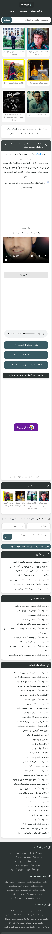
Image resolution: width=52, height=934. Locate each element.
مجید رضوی (41, 566)
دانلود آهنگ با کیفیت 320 (26, 355)
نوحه (12, 11)
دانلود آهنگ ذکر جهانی (37, 704)
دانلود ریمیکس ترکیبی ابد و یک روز (26, 898)
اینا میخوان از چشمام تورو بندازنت (32, 726)
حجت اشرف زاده (18, 571)
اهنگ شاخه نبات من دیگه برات (33, 695)
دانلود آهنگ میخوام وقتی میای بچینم (30, 784)
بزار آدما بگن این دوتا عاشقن (35, 730)
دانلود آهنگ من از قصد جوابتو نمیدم (31, 761)
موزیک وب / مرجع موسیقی (34, 775)
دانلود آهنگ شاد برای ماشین (35, 802)
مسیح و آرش (16, 580)
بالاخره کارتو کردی (39, 744)
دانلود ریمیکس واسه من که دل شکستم (26, 886)
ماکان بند (31, 571)
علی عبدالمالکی (28, 575)
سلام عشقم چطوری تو (37, 757)
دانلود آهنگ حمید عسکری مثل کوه (32, 681)
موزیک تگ (42, 129)
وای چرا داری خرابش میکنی (35, 806)
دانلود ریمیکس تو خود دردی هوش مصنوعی (26, 890)
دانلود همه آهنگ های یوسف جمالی (26, 375)
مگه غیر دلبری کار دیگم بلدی (34, 717)
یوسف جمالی (30, 129)
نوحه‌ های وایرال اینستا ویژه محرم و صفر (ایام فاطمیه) (26, 927)
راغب (15, 562)
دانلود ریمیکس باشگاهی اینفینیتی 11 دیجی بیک (26, 882)
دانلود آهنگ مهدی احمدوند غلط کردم (31, 677)
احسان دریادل (21, 588)
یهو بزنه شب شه (39, 815)
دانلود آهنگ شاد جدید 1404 (35, 824)
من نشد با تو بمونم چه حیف (34, 712)
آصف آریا (43, 588)
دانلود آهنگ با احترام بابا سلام (34, 690)
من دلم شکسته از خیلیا (37, 735)
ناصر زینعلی (30, 584)
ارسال (7, 536)
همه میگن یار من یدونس (36, 797)
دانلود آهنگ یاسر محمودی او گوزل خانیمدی (28, 655)
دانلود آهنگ (36, 11)
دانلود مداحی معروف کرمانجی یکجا (26, 911)
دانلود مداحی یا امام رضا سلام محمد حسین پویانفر (26, 919)
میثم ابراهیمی (28, 566)
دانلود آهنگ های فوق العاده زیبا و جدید (30, 779)
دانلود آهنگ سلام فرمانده (36, 770)
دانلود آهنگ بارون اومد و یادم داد (32, 686)
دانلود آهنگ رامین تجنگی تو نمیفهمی (30, 637)
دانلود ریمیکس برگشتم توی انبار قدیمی (26, 894)
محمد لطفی (29, 580)
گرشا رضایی (15, 566)
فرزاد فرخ (16, 575)
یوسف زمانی (17, 584)
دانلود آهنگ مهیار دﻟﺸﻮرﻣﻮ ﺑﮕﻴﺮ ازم (32, 624)
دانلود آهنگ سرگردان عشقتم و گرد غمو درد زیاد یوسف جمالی (24, 145)
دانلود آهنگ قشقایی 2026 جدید (33, 619)
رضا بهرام (33, 588)
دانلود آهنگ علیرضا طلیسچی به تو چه (30, 672)
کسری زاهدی (41, 580)
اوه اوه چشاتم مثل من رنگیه (34, 810)
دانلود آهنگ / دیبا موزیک (36, 699)
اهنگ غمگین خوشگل (38, 752)
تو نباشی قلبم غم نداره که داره (34, 828)
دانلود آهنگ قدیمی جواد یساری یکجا (31, 606)
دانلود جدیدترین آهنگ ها (36, 766)
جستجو (7, 20)
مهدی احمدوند (40, 562)
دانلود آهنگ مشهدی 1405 (36, 615)
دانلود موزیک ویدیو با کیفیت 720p (26, 364)
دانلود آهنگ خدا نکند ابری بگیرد (33, 788)
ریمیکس (23, 11)
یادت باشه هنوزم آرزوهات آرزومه (32, 833)
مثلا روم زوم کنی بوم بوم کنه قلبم (32, 721)
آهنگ (38, 154)
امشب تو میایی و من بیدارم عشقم (32, 708)
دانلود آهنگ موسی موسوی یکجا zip (31, 610)
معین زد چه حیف (39, 739)
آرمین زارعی (42, 575)
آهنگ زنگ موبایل (39, 748)
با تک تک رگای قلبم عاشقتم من (33, 793)
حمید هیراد (42, 571)
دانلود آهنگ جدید (39, 819)
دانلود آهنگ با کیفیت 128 (26, 345)
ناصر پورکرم (42, 584)
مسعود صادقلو (25, 562)
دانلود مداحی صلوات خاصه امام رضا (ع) (26, 923)
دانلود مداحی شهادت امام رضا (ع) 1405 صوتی (26, 915)
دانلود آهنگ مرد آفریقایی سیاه (33, 642)
